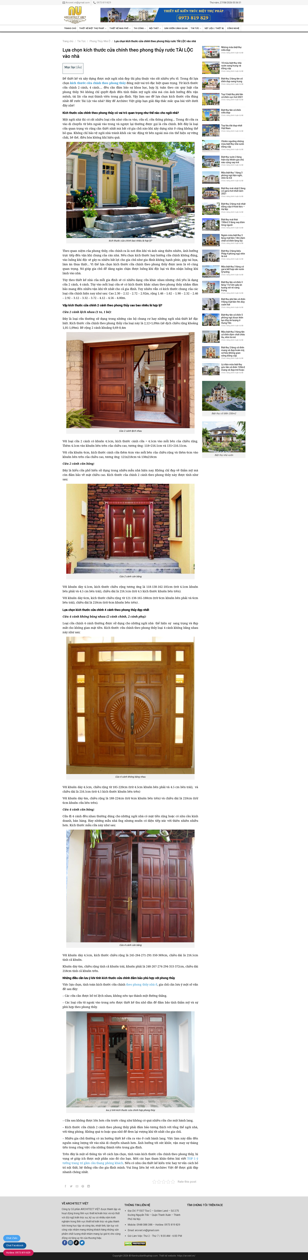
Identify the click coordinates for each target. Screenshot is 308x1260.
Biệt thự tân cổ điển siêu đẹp (231, 111)
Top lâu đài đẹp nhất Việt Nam (231, 127)
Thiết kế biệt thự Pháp (91, 28)
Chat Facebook (14, 1245)
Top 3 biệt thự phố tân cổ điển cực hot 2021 (232, 95)
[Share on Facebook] (65, 1186)
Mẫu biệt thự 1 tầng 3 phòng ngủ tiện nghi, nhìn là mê (232, 175)
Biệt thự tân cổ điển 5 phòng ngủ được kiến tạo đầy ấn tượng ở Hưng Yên (232, 319)
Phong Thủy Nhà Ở (100, 41)
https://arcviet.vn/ (186, 1255)
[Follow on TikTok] (76, 1242)
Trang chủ (70, 28)
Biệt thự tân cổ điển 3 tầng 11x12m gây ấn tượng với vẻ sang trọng (232, 286)
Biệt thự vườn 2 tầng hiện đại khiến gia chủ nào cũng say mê (232, 160)
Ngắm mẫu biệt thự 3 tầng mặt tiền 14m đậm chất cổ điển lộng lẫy (233, 238)
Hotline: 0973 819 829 (18, 1252)
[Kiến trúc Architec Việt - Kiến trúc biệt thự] (79, 15)
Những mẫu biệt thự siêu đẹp (231, 48)
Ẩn (79, 67)
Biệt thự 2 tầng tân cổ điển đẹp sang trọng (232, 80)
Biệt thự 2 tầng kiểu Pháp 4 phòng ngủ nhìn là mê (233, 254)
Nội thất (154, 28)
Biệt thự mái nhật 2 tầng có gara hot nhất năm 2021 (233, 191)
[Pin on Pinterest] (83, 1186)
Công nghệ (233, 28)
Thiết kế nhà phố (119, 28)
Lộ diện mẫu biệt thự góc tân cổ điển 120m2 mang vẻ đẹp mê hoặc (233, 367)
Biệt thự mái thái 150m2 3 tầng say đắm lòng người (233, 222)
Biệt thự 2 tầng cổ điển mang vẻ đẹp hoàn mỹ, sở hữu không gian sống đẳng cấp (233, 351)
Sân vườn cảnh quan (176, 28)
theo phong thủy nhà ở (141, 984)
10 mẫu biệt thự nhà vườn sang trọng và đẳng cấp (231, 66)
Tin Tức (195, 28)
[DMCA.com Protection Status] (135, 1243)
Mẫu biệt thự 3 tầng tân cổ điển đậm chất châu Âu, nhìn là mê (233, 334)
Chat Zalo (11, 1238)
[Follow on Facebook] (64, 1242)
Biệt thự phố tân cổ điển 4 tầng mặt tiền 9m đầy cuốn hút (233, 302)
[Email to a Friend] (77, 1186)
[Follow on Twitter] (82, 1242)
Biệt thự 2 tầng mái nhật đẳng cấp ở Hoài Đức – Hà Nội (233, 207)
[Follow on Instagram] (70, 1242)
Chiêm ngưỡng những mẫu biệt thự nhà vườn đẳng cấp (232, 144)
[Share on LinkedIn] (88, 1186)
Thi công (139, 28)
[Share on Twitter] (71, 1186)
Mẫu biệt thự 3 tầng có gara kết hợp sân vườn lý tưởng (232, 269)
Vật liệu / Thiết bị (214, 28)
